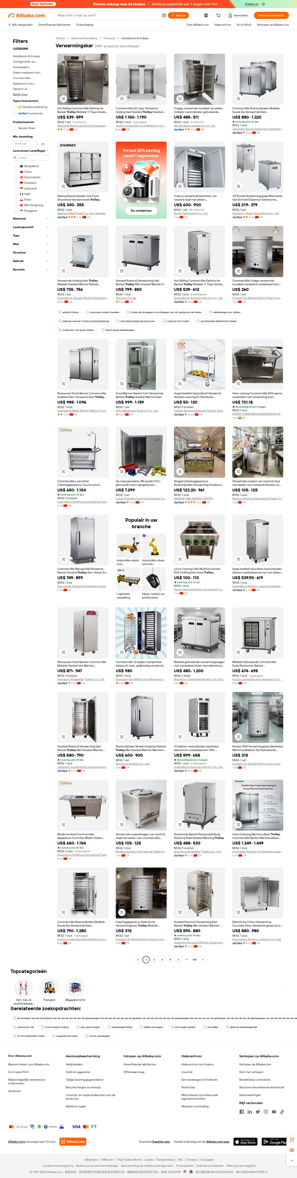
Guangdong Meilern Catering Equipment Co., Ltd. (257, 586)
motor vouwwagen (99, 1036)
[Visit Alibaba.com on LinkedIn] (249, 1111)
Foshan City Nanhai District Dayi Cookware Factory (257, 298)
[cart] (219, 16)
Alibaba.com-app (217, 1141)
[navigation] (31, 499)
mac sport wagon (90, 1027)
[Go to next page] (202, 959)
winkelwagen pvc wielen (226, 312)
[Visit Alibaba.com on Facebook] (241, 1111)
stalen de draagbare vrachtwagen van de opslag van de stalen (166, 312)
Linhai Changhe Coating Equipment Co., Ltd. (141, 498)
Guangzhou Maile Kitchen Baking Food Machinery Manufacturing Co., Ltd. (82, 410)
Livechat (186, 1072)
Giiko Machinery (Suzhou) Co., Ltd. (137, 410)
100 (195, 959)
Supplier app (161, 1141)
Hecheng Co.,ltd (126, 298)
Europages (207, 1159)
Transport (109, 38)
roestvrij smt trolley (178, 321)
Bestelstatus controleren (255, 1079)
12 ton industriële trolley (31, 1036)
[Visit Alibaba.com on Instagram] (265, 1111)
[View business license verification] (185, 1172)
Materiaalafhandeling (84, 38)
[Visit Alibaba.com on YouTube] (274, 1111)
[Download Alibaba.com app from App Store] (245, 1142)
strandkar (212, 1027)
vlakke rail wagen (153, 1027)
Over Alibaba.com (20, 1055)
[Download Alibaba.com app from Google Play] (275, 1142)
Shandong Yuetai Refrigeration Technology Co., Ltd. (199, 679)
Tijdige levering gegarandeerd (84, 1079)
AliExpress (90, 1159)
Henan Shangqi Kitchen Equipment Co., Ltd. (199, 589)
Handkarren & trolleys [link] (134, 38)
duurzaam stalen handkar (104, 312)
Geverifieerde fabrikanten (140, 1064)
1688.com (107, 1159)
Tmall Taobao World (129, 1159)
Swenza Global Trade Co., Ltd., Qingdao (81, 213)
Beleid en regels (76, 1106)
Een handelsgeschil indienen (199, 1079)
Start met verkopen (251, 1072)
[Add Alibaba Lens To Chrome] (72, 1142)
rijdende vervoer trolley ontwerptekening (85, 321)
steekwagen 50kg (122, 1027)
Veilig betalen (74, 1064)
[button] (163, 15)
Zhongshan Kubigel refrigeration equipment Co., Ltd (82, 586)
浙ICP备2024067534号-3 (252, 1172)
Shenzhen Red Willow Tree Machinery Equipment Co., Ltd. (141, 679)
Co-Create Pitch (18, 1072)
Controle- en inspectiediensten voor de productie (90, 1096)
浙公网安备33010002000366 (214, 1172)
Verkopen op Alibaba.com (255, 1064)
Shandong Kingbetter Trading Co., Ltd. (81, 679)
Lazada (148, 1159)
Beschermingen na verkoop (83, 1087)
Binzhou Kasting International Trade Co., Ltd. (257, 498)
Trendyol (191, 1159)
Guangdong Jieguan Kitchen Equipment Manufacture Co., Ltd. (82, 298)
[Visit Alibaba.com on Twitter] (257, 1111)
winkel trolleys (70, 312)
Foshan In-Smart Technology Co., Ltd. (255, 213)
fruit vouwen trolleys (57, 1027)
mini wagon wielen (185, 1027)
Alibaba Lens (16, 1141)
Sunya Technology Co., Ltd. (191, 213)
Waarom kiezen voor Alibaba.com (28, 1064)
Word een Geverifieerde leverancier (261, 1087)
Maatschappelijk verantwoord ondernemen (26, 1081)
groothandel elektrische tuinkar (219, 321)
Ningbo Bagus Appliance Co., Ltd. (194, 125)
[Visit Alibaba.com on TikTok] (282, 1111)
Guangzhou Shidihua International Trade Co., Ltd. (82, 501)
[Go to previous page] (138, 959)
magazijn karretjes (67, 1036)
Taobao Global (165, 1159)
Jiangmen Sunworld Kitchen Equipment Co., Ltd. (257, 128)
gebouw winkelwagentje (243, 1027)
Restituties (188, 1087)
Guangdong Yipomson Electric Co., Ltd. (198, 298)
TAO (180, 1159)
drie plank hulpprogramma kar (138, 321)
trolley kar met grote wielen (78, 330)
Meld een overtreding (195, 1106)
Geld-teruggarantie (78, 1072)
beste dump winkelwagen (120, 330)
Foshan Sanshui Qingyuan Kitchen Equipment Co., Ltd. (199, 410)
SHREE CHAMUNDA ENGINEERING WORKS (257, 413)
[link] (291, 1139)
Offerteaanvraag (134, 1072)
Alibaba (60, 38)
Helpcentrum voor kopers (197, 1064)
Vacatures (14, 1091)
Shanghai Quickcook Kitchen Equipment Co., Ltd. (82, 125)
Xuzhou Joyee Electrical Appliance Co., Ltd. (141, 125)
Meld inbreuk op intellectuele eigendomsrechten (199, 1096)
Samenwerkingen (250, 1095)
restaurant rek (25, 1027)
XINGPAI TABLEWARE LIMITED (193, 498)
